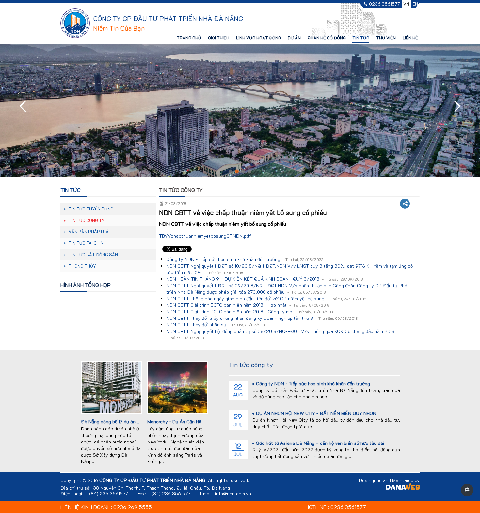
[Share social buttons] (405, 204)
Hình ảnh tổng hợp (85, 284)
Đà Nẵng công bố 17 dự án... (110, 421)
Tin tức (70, 189)
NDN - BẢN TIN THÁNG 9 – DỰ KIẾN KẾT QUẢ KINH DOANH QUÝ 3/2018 (264, 279)
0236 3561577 (384, 4)
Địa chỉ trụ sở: (75, 488)
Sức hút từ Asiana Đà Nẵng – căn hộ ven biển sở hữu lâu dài (320, 443)
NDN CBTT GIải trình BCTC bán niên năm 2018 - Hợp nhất (247, 305)
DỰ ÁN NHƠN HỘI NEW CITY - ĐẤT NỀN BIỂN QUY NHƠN (316, 413)
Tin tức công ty (181, 189)
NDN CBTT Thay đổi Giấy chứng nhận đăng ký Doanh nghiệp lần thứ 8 (262, 318)
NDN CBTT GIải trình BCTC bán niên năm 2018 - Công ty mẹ (250, 311)
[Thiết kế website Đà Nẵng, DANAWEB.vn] (403, 487)
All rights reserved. (228, 480)
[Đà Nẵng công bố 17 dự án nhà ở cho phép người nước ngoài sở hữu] (111, 386)
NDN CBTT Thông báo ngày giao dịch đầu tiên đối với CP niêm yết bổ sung (266, 298)
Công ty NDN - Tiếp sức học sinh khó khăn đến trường (245, 259)
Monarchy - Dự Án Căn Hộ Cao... (181, 421)
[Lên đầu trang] (466, 490)
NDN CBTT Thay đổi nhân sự (216, 324)
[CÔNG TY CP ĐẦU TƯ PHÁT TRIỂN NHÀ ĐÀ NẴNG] (75, 23)
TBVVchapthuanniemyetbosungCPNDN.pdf (205, 236)
